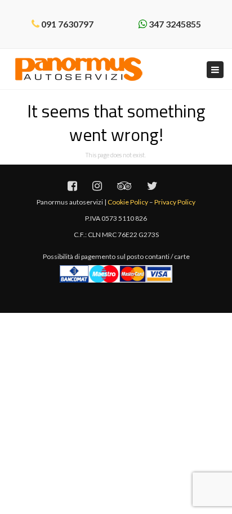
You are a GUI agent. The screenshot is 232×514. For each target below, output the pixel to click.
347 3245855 (175, 24)
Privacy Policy (174, 202)
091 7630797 (67, 24)
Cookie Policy (128, 202)
